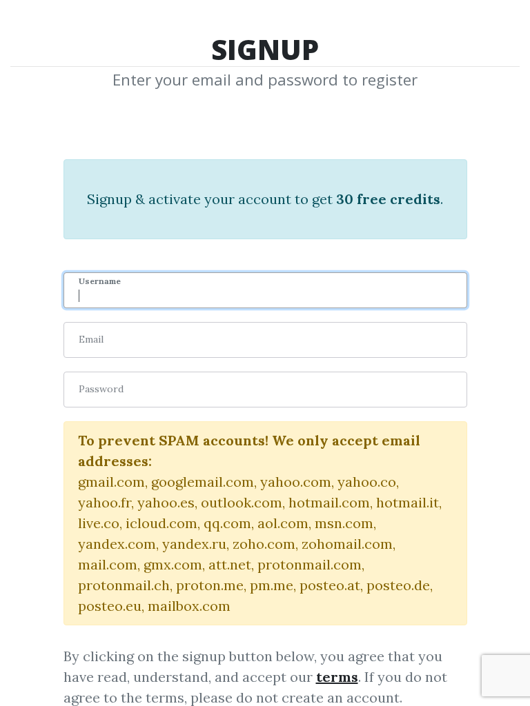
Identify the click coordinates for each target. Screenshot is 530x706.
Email (91, 339)
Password (101, 389)
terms (337, 676)
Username (100, 281)
